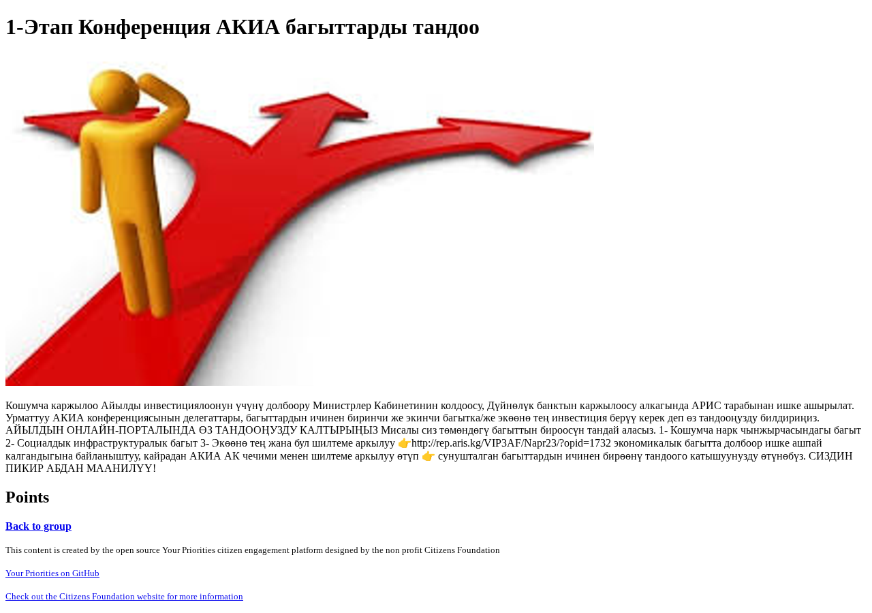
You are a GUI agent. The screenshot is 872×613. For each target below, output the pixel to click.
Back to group (38, 526)
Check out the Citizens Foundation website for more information (124, 596)
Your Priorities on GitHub (52, 573)
